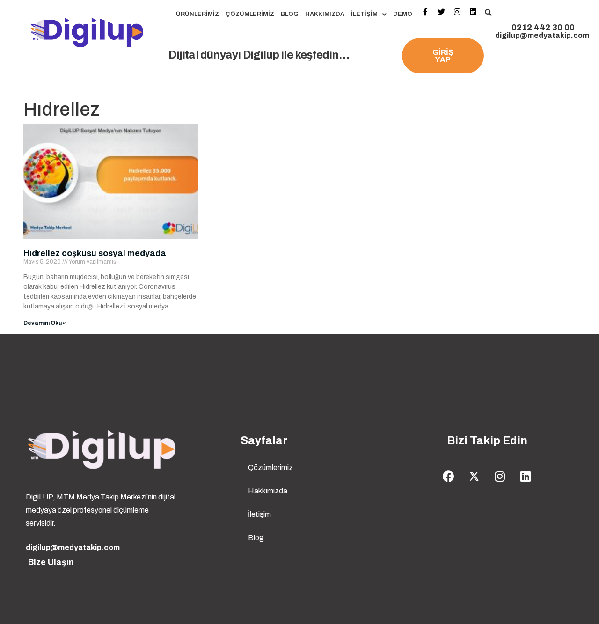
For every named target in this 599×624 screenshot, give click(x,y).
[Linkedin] (525, 476)
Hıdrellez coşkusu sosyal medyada (94, 253)
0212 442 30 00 (543, 27)
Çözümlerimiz (250, 14)
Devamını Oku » (44, 323)
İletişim (364, 14)
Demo (402, 14)
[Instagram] (499, 476)
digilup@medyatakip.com (542, 35)
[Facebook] (448, 476)
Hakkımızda (324, 14)
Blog (290, 14)
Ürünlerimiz (197, 14)
